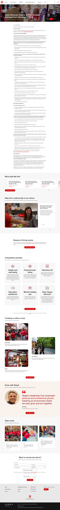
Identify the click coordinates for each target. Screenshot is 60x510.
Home (6, 7)
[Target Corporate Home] (2, 2)
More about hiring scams (30, 247)
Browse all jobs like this (10, 190)
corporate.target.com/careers (30, 243)
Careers (20, 2)
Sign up (46, 489)
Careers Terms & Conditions (25, 504)
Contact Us (34, 491)
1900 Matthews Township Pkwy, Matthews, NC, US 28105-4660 (13, 19)
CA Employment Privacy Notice (33, 504)
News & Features (13, 2)
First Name (16, 464)
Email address (17, 467)
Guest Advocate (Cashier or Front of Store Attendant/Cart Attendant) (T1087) (31, 182)
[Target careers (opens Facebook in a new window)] (7, 504)
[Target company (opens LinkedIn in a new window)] (10, 504)
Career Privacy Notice (34, 472)
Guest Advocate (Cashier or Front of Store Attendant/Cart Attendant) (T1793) (15, 182)
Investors (39, 2)
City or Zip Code (33, 466)
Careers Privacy (20, 504)
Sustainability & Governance (30, 2)
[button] (54, 184)
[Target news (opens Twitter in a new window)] (5, 504)
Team (7, 443)
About (6, 2)
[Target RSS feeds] (12, 504)
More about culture (30, 377)
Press (45, 2)
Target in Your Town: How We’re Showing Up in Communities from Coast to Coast (12, 446)
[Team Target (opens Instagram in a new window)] (8, 504)
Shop (58, 2)
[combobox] (38, 467)
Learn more (10, 186)
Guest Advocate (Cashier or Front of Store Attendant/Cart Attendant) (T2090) (48, 182)
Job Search (14, 7)
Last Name (33, 464)
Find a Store (34, 489)
